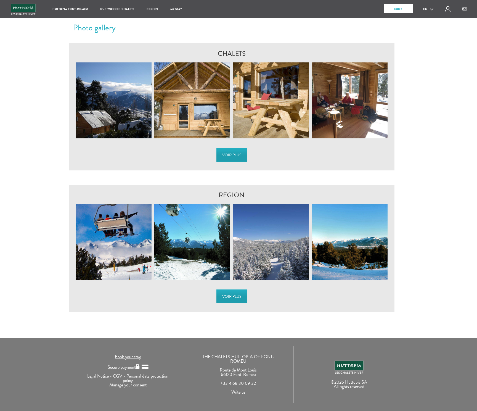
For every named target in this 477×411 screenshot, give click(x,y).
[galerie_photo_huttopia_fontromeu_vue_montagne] (114, 100)
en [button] (425, 9)
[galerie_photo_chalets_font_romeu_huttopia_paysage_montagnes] (350, 242)
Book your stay (128, 357)
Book (398, 9)
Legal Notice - (100, 376)
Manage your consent (128, 385)
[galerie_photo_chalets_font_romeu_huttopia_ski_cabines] (192, 242)
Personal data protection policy (145, 378)
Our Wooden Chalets (117, 9)
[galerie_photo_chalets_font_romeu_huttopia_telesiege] (114, 242)
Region (152, 9)
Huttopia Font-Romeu (70, 9)
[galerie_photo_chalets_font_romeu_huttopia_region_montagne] (271, 242)
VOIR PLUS (231, 155)
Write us (238, 392)
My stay (176, 9)
